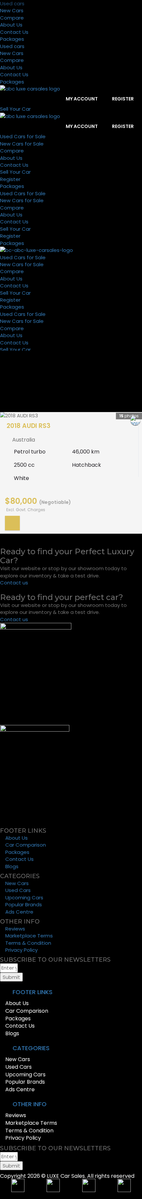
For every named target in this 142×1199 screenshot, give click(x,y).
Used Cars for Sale (23, 136)
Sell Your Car (15, 171)
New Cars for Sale (22, 143)
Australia (23, 440)
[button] (71, 992)
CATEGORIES (31, 1048)
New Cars (11, 10)
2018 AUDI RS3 (29, 425)
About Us (11, 24)
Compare (12, 17)
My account (81, 98)
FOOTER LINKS (33, 992)
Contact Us (14, 32)
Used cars (12, 3)
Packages (12, 38)
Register (122, 98)
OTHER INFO (30, 1104)
